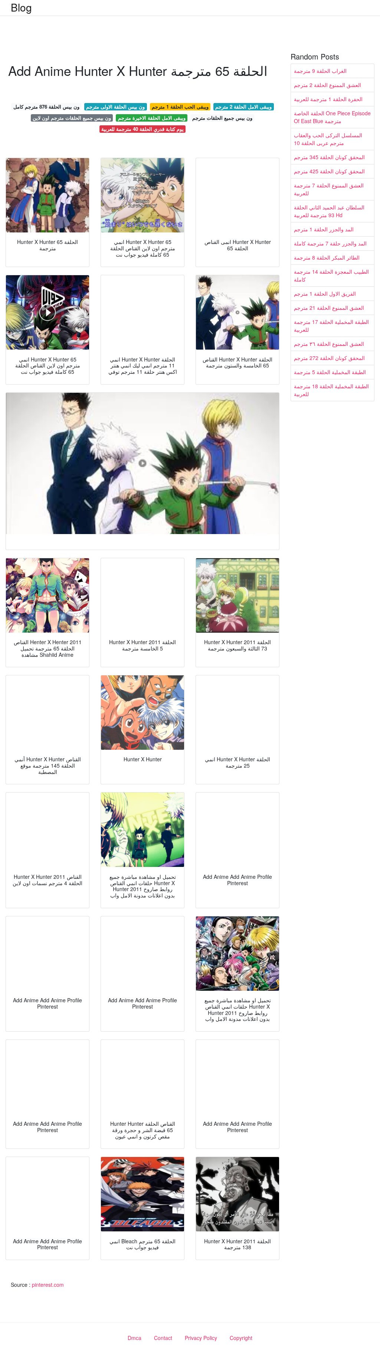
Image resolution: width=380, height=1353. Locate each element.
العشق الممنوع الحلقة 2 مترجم (327, 85)
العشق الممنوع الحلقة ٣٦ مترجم (329, 343)
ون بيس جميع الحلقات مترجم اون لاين (72, 117)
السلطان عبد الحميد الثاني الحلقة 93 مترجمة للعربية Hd (329, 211)
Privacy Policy (201, 1337)
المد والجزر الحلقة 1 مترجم (324, 229)
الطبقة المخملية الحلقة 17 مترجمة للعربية (331, 325)
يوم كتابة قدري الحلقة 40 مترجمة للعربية (142, 128)
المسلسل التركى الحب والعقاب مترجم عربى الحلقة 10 (328, 139)
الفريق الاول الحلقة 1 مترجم (325, 293)
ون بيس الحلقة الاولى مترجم (115, 106)
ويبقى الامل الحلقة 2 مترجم (243, 106)
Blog (21, 7)
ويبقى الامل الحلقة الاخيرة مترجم (152, 117)
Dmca (134, 1337)
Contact (163, 1337)
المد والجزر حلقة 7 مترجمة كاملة (330, 243)
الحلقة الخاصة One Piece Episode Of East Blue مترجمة (332, 117)
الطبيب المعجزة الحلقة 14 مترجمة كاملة (331, 275)
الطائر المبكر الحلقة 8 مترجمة (327, 257)
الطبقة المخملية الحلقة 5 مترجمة (330, 372)
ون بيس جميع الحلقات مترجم (222, 117)
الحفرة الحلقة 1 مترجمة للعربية (328, 99)
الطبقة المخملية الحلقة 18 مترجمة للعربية (331, 390)
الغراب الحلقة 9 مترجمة (320, 70)
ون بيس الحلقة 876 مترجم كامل (46, 106)
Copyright (241, 1337)
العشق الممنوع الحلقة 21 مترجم (329, 307)
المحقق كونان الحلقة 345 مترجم (329, 157)
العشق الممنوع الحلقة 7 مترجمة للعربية (329, 189)
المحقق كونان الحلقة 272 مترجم (329, 357)
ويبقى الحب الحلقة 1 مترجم (180, 106)
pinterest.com (48, 1284)
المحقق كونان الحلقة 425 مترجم (329, 171)
